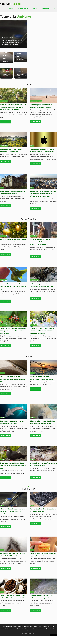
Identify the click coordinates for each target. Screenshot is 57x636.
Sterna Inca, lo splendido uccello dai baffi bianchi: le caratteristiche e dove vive (13, 465)
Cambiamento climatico (36, 101)
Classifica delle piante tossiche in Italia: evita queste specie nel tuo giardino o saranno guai (13, 330)
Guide (2, 505)
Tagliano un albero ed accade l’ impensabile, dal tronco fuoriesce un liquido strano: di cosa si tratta (42, 242)
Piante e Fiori (4, 235)
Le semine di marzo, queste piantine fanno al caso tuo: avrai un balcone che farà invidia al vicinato (43, 330)
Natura (2, 187)
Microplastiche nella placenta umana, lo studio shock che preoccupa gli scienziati (13, 511)
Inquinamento (4, 101)
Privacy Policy (31, 633)
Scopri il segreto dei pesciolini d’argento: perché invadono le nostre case (12, 379)
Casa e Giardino (23, 8)
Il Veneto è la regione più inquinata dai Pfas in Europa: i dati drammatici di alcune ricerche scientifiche (13, 107)
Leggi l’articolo (5, 122)
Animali (34, 8)
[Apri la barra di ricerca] (55, 9)
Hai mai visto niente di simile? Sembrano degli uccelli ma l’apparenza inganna (13, 286)
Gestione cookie (53, 634)
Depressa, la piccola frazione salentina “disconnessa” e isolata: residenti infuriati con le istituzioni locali (43, 193)
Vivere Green (46, 8)
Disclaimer (24, 633)
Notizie (11, 8)
